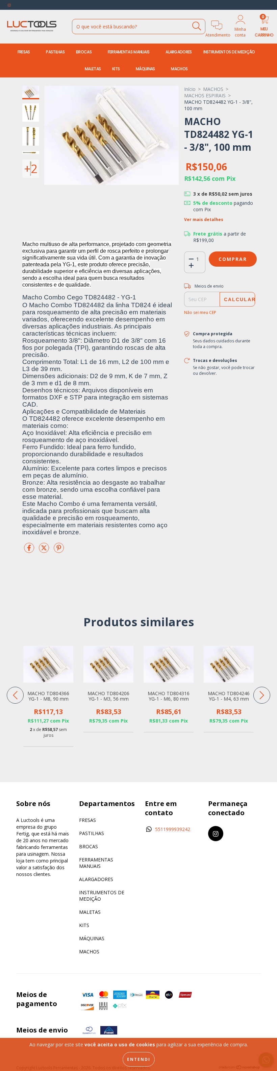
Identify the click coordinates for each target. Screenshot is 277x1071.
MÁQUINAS (146, 69)
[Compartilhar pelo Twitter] (44, 550)
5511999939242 (172, 829)
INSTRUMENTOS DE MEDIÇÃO (229, 52)
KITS (116, 69)
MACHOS (179, 69)
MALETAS (93, 69)
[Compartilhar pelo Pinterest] (59, 550)
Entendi (138, 1059)
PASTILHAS (55, 52)
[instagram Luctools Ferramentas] (9, 5)
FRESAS (24, 52)
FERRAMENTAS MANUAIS (129, 52)
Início (190, 89)
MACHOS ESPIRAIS (205, 95)
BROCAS (84, 52)
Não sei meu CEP (200, 312)
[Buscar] (197, 26)
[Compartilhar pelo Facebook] (29, 550)
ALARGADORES (179, 52)
